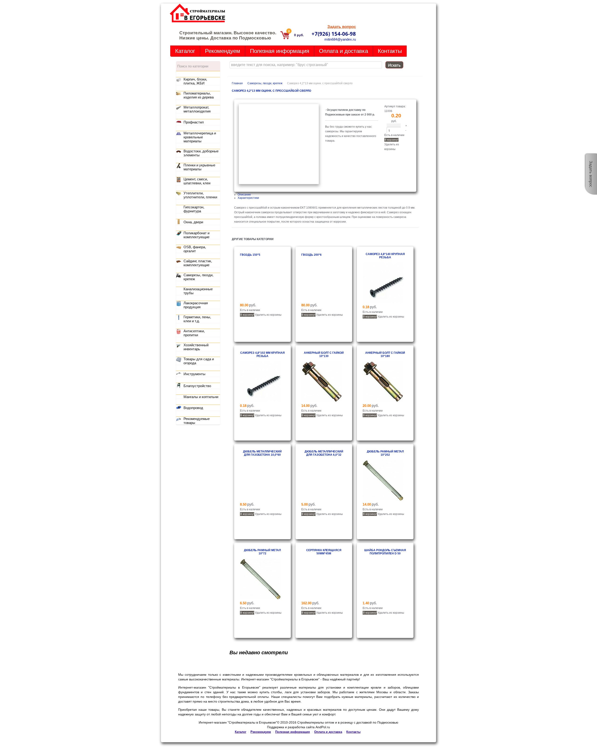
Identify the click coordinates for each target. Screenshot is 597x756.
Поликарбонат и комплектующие (196, 235)
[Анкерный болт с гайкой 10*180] (383, 401)
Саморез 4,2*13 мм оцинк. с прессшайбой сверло (271, 90)
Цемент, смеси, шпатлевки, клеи (197, 181)
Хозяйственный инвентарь (196, 347)
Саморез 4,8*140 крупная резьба (385, 255)
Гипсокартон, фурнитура (194, 209)
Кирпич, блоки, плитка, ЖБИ (195, 81)
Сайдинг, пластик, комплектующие (198, 263)
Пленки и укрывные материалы (199, 167)
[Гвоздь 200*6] (321, 300)
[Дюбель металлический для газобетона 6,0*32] (321, 499)
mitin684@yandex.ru (340, 39)
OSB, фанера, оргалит (195, 249)
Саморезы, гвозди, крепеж (264, 83)
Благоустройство (197, 386)
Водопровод (193, 408)
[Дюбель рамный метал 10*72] (260, 598)
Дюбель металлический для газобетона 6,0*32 (324, 453)
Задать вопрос (341, 26)
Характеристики (248, 198)
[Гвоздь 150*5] (260, 300)
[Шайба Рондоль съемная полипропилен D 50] (383, 598)
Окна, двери (193, 222)
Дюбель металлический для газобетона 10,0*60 (262, 453)
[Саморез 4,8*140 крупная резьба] (383, 302)
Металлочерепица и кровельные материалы (200, 137)
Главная (237, 83)
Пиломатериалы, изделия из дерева (199, 95)
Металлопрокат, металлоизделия (197, 109)
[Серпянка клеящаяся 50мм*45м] (321, 598)
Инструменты (194, 374)
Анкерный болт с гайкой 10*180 (385, 354)
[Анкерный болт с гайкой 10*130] (321, 401)
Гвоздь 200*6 (311, 254)
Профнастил (194, 122)
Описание (244, 194)
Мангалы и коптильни (201, 397)
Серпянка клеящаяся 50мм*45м (323, 552)
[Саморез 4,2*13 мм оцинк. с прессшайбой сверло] (279, 183)
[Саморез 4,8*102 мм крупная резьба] (260, 401)
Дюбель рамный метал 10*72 (262, 552)
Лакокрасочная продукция (196, 305)
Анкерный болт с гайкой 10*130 (324, 354)
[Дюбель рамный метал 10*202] (383, 499)
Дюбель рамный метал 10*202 (385, 453)
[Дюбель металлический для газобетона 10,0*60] (260, 499)
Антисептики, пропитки (194, 333)
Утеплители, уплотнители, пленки (200, 195)
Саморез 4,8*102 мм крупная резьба (262, 354)
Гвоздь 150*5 (250, 254)
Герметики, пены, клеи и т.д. (197, 319)
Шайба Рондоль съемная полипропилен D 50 (385, 552)
